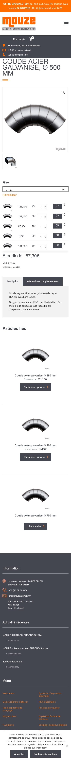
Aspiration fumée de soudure (49, 717)
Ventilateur (8, 693)
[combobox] (35, 189)
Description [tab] (12, 281)
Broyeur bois (9, 716)
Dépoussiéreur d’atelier (15, 701)
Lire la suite (34, 526)
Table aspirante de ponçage (12, 709)
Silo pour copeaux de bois (53, 724)
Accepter (19, 754)
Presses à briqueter (49, 707)
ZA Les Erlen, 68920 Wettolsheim (24, 45)
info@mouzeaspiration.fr (20, 50)
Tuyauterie (8, 724)
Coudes (16, 266)
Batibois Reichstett (12, 661)
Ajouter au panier (57, 206)
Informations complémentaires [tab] (42, 281)
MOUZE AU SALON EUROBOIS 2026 (22, 635)
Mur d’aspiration (47, 701)
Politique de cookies (45, 754)
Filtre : (6, 182)
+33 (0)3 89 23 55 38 (18, 54)
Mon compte (19, 39)
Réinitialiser (9, 194)
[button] (63, 92)
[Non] (67, 745)
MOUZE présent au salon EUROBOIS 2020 (25, 648)
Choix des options (34, 387)
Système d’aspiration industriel (50, 694)
